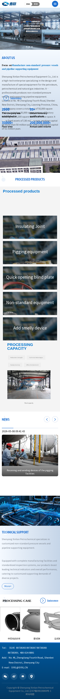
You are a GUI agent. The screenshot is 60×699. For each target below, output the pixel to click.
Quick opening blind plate (30, 277)
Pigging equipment (30, 252)
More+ (7, 586)
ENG (28, 4)
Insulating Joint (30, 226)
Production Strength (16, 357)
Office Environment (32, 365)
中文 (36, 4)
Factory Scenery (15, 365)
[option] (29, 387)
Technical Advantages (36, 357)
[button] (26, 46)
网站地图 (30, 694)
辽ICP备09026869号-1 (40, 691)
